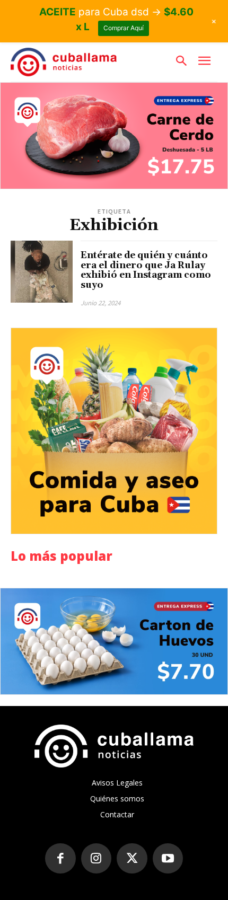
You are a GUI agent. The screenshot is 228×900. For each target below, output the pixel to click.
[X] (132, 858)
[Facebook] (60, 858)
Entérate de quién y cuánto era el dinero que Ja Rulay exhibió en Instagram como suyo (146, 270)
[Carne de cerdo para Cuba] (114, 136)
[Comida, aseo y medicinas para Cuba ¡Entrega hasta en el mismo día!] (114, 431)
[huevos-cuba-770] (114, 641)
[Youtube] (168, 858)
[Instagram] (96, 858)
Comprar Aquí (123, 28)
